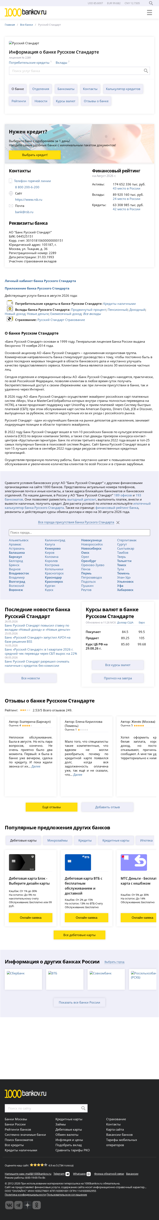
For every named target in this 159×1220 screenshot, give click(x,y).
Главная (10, 24)
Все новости (30, 678)
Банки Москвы (16, 1119)
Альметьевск (19, 540)
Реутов (86, 590)
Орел (85, 557)
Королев (51, 561)
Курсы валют (65, 101)
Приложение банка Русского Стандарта (37, 288)
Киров (49, 552)
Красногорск (54, 573)
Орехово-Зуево (92, 565)
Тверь (121, 557)
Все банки (26, 24)
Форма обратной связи (109, 1174)
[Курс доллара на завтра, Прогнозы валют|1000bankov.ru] (18, 1205)
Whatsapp (79, 1174)
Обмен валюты (66, 1134)
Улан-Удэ (123, 577)
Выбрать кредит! (35, 155)
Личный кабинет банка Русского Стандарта (40, 281)
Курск (49, 590)
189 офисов (123, 495)
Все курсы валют (117, 665)
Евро (142, 622)
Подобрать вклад (68, 1145)
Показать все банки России (79, 1002)
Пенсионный (118, 309)
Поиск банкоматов (19, 1140)
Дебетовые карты (23, 840)
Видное (14, 569)
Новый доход (15, 314)
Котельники (54, 569)
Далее (35, 766)
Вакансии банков (119, 1134)
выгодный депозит (81, 499)
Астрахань (17, 548)
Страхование (116, 1119)
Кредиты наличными (119, 303)
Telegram (59, 1174)
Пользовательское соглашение (67, 1194)
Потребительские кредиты (29, 62)
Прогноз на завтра (118, 678)
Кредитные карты (115, 840)
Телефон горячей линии (32, 181)
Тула (120, 569)
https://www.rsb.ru (28, 199)
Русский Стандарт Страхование (61, 320)
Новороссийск (92, 544)
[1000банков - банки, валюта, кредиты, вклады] (37, 1205)
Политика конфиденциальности (25, 1194)
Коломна (51, 557)
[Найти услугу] (146, 71)
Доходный (137, 309)
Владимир (17, 577)
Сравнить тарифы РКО (72, 1150)
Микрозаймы (57, 840)
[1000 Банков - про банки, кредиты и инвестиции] (27, 1205)
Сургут (122, 544)
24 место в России (126, 199)
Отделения (40, 89)
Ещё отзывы (51, 807)
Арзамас (15, 544)
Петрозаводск (91, 577)
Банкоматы (66, 89)
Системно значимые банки (25, 1134)
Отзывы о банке (96, 101)
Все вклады (92, 314)
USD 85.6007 (95, 3)
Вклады (61, 62)
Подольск (88, 581)
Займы (60, 1124)
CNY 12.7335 (132, 3)
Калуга (50, 544)
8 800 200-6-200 (27, 187)
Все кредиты (14, 1145)
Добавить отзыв (107, 807)
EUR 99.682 (113, 3)
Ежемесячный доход (65, 314)
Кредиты (85, 840)
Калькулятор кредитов (123, 89)
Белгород (16, 561)
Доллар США (125, 622)
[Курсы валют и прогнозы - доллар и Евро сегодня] (9, 1205)
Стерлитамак (127, 540)
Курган (50, 586)
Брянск (14, 565)
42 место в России (126, 209)
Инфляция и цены (69, 1140)
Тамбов (122, 552)
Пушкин (87, 586)
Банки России (15, 1124)
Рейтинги (19, 101)
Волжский (16, 586)
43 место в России (126, 188)
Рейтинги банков (18, 1129)
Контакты (90, 89)
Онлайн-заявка (30, 917)
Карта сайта (115, 1129)
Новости (41, 101)
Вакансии (132, 1174)
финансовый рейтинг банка (116, 508)
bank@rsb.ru (24, 212)
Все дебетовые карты (79, 935)
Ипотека (146, 840)
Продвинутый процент (88, 309)
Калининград (55, 540)
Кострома (52, 565)
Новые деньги (38, 314)
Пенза (85, 569)
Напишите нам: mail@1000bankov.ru (28, 1174)
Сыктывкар (125, 548)
